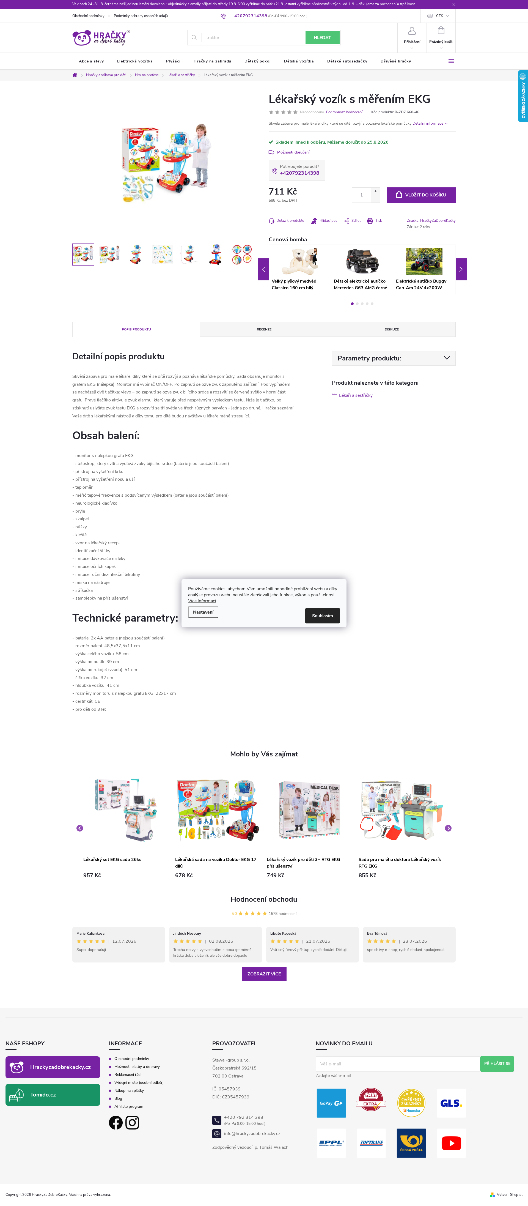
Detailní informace (428, 123)
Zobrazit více (264, 974)
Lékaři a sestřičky (356, 395)
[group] (126, 828)
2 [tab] (357, 303)
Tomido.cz (43, 1094)
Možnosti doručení (293, 152)
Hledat (322, 38)
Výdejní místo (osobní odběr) (139, 1083)
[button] (126, 875)
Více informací (202, 601)
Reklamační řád (127, 1075)
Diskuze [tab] (392, 329)
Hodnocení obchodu (264, 899)
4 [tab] (367, 303)
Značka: (431, 220)
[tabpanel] (300, 269)
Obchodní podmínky (88, 15)
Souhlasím (322, 615)
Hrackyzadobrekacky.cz (60, 1067)
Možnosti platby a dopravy (137, 1067)
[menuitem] (91, 61)
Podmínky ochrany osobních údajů (141, 15)
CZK (439, 15)
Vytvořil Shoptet (509, 1194)
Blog (118, 1098)
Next (461, 269)
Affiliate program (128, 1106)
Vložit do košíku (425, 195)
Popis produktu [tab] (136, 329)
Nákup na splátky (129, 1091)
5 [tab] (372, 303)
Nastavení (203, 612)
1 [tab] (352, 303)
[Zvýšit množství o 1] (375, 191)
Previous (263, 269)
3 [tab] (362, 303)
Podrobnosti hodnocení (344, 112)
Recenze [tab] (264, 329)
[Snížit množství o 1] (375, 199)
